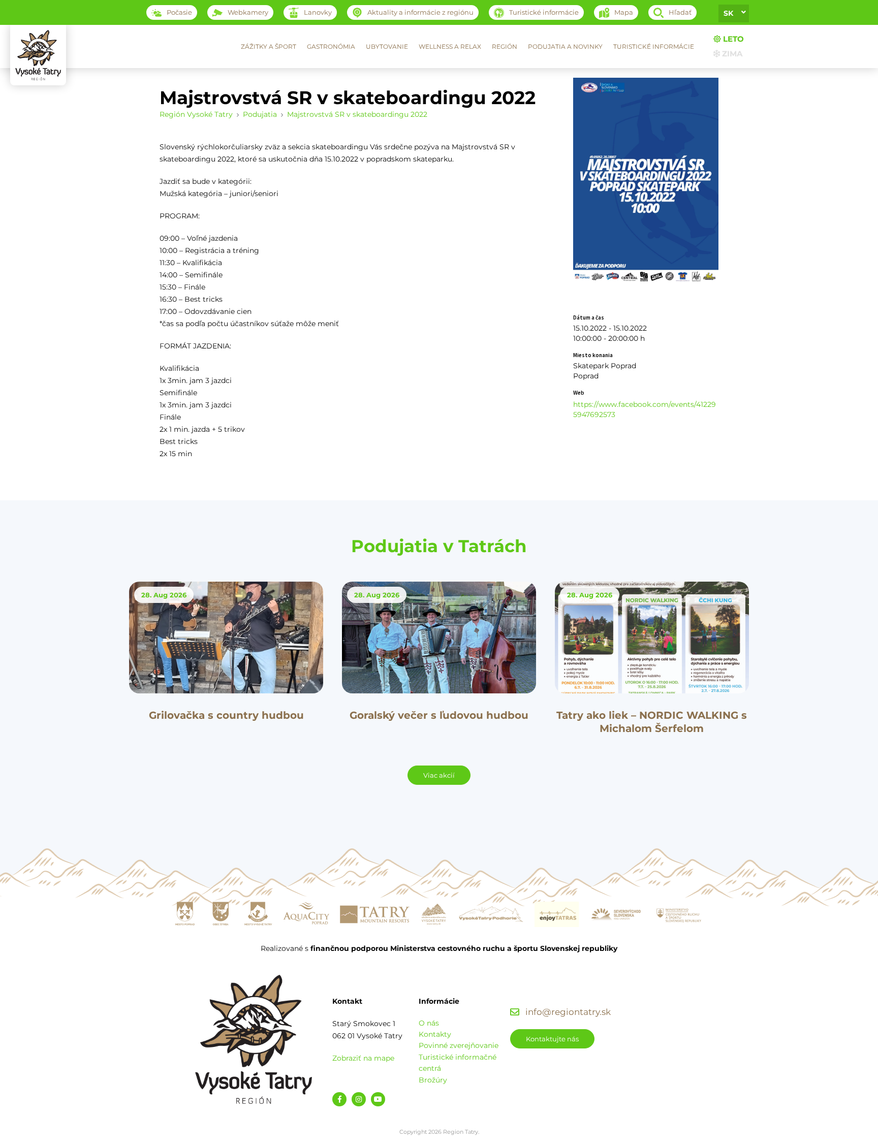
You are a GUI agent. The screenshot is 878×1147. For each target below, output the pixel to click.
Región (504, 46)
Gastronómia (331, 46)
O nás (429, 1023)
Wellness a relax (450, 46)
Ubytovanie (387, 46)
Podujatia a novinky (565, 46)
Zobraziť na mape (363, 1058)
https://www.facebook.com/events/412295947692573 (644, 409)
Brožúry (433, 1080)
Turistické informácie (653, 46)
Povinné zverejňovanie (458, 1045)
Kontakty (435, 1034)
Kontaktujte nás (552, 1039)
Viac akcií (439, 775)
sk (728, 13)
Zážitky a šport (268, 46)
